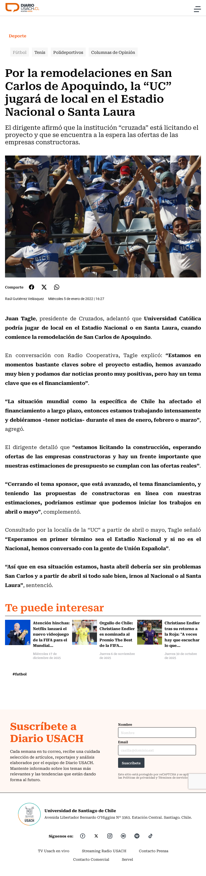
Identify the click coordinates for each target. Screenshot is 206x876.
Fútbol (19, 52)
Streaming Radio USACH (104, 850)
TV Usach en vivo (53, 850)
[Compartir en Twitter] (44, 287)
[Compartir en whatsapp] (56, 287)
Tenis (39, 52)
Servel (127, 859)
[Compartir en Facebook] (31, 286)
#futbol (20, 674)
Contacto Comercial (91, 859)
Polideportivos (68, 52)
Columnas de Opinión (113, 52)
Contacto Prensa (153, 850)
